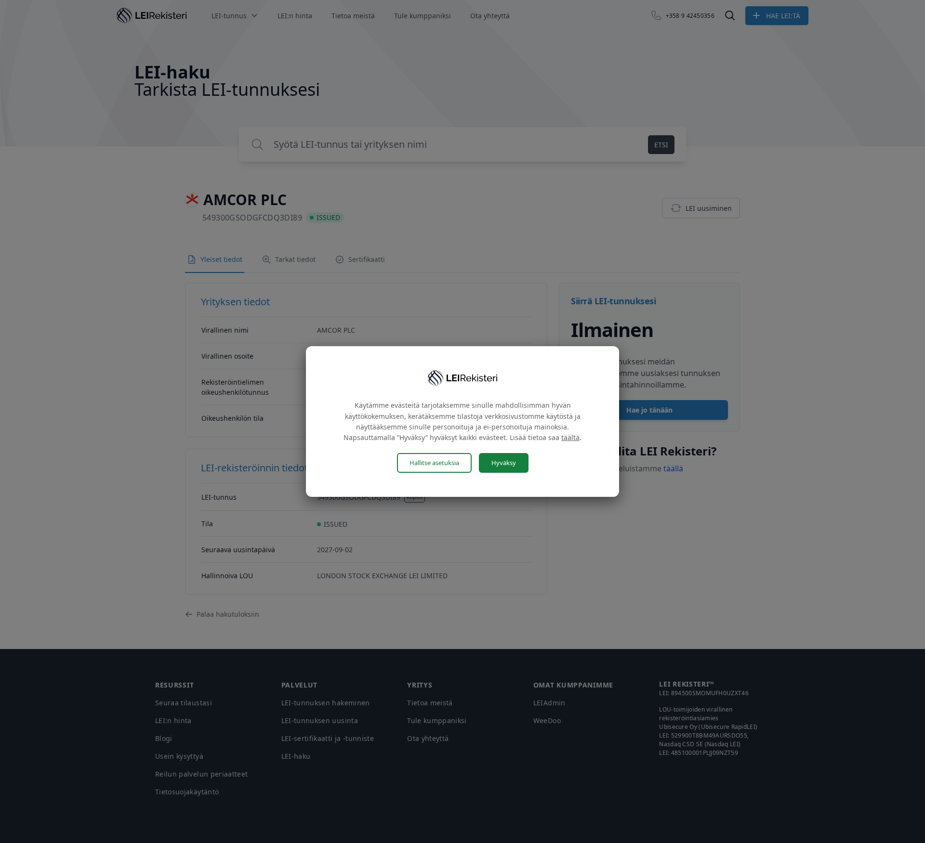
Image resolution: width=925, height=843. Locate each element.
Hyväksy (503, 462)
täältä (570, 437)
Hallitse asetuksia (434, 462)
